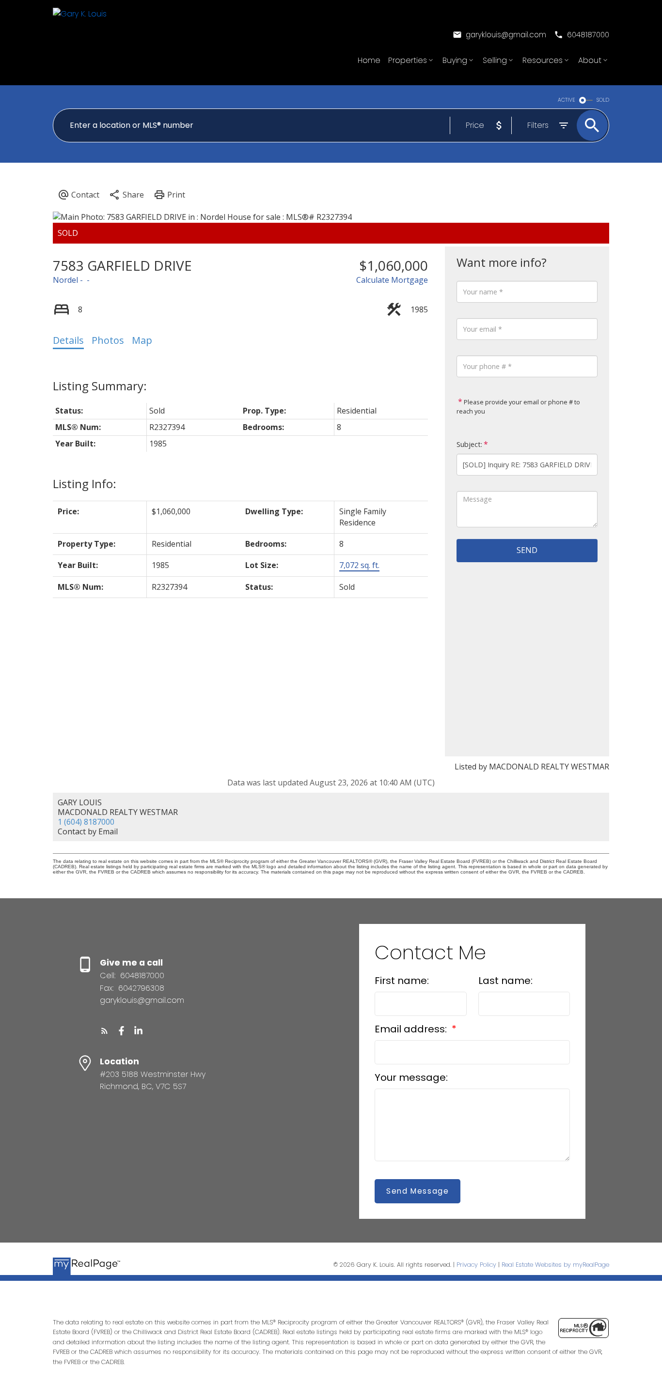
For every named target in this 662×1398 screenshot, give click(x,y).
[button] (499, 34)
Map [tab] (142, 340)
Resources (542, 60)
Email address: (412, 1029)
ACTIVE (566, 100)
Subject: (469, 444)
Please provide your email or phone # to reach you (518, 407)
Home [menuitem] (369, 60)
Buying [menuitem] (454, 60)
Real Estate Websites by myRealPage (555, 1264)
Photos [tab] (108, 340)
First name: (402, 980)
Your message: (411, 1077)
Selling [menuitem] (495, 60)
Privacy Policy (476, 1264)
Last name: (505, 980)
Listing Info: (84, 484)
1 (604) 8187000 (86, 821)
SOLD (603, 100)
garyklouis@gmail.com (506, 34)
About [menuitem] (589, 60)
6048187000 (588, 34)
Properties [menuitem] (407, 60)
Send (527, 550)
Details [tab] (68, 340)
